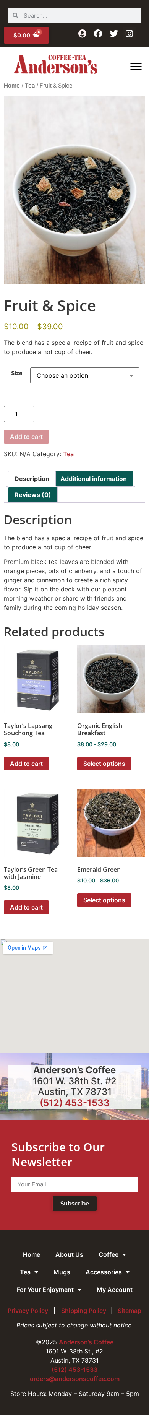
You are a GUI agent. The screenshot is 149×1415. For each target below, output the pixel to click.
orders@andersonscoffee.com (75, 1379)
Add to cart (26, 436)
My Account (115, 1289)
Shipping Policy (83, 1310)
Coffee (108, 1254)
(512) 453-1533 (75, 1102)
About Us (69, 1254)
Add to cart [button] (26, 763)
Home (12, 85)
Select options (104, 763)
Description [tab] (32, 478)
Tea (30, 85)
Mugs (61, 1272)
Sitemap (129, 1310)
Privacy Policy (29, 1310)
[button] (136, 66)
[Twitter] (113, 33)
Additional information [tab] (93, 478)
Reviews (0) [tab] (33, 495)
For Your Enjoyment (45, 1289)
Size (17, 373)
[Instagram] (129, 33)
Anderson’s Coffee (86, 1342)
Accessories (104, 1272)
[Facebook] (98, 33)
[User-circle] (82, 33)
